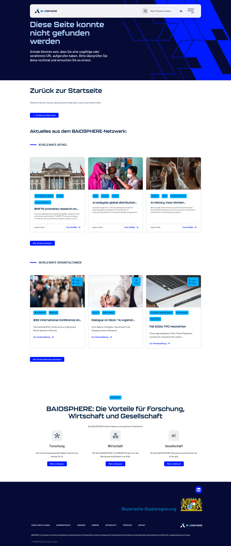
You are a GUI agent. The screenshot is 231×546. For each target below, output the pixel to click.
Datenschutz (111, 525)
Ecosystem (155, 319)
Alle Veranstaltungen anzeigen (47, 359)
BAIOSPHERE (115, 397)
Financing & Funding (44, 196)
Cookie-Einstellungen (40, 525)
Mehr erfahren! (57, 463)
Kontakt (141, 525)
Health (105, 196)
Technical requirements (161, 313)
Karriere (95, 525)
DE (181, 11)
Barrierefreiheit (63, 525)
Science (155, 196)
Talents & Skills (42, 202)
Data (96, 196)
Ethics (60, 196)
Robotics (53, 313)
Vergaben (81, 525)
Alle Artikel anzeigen (42, 243)
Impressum (127, 525)
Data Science (39, 313)
